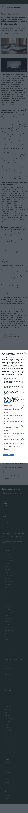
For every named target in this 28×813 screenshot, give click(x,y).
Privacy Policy (22, 459)
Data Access (14, 459)
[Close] (25, 353)
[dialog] (14, 406)
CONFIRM (8, 454)
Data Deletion (6, 459)
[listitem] (14, 379)
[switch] (22, 382)
